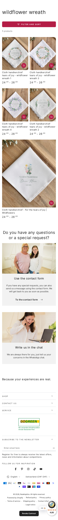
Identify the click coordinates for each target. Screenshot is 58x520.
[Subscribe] (54, 448)
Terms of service (13, 501)
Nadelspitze (25, 494)
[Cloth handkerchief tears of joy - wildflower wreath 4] (15, 104)
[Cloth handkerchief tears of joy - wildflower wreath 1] (15, 53)
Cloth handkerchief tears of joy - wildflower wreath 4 (15, 126)
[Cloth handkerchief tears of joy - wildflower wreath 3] (43, 53)
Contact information (46, 501)
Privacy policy (45, 497)
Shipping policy (29, 501)
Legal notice (30, 505)
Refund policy (31, 497)
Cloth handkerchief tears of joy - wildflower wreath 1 (15, 75)
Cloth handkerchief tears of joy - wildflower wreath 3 (42, 75)
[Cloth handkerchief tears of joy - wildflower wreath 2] (43, 104)
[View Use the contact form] (29, 258)
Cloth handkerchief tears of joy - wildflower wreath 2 (42, 126)
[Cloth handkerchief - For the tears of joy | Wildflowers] (29, 173)
